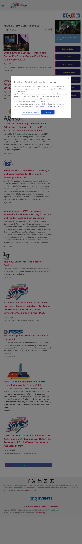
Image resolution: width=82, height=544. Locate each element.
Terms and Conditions (36, 99)
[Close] (68, 78)
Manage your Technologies (31, 112)
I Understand (48, 112)
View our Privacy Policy (49, 106)
